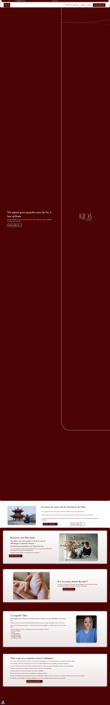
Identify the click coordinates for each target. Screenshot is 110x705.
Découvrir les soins (63, 585)
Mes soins (75, 5)
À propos (83, 5)
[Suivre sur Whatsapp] (92, 1)
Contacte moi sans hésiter (31, 678)
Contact (89, 5)
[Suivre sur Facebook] (90, 1)
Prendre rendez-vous (99, 5)
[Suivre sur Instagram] (87, 1)
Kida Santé (69, 5)
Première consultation (48, 524)
